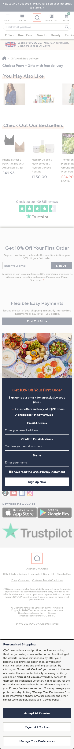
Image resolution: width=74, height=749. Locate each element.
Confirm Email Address (37, 439)
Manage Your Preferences (37, 741)
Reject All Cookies (37, 727)
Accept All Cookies (37, 713)
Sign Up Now (37, 482)
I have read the (38, 472)
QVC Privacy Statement (49, 472)
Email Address (37, 423)
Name (37, 455)
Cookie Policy (51, 699)
